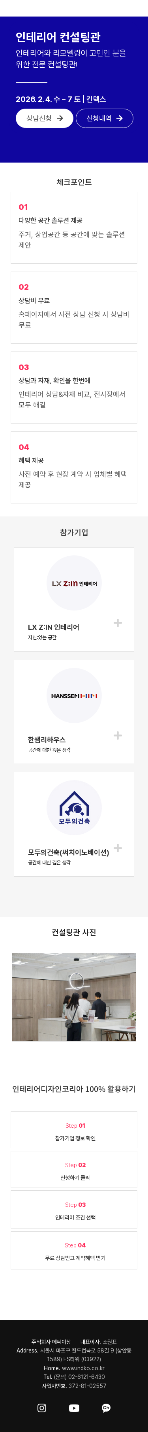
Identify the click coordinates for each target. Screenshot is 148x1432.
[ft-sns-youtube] (74, 1406)
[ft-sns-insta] (42, 1406)
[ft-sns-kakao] (106, 1406)
